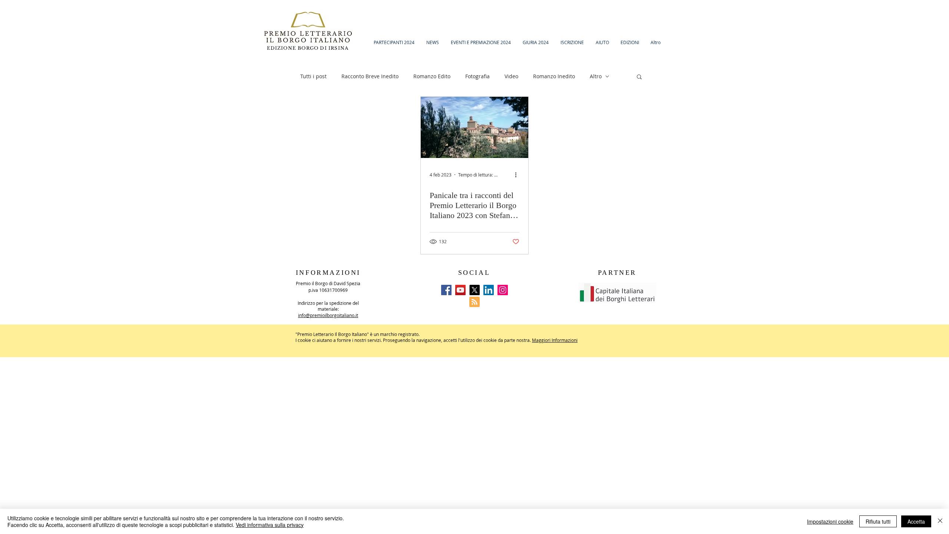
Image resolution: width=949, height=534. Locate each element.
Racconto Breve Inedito (370, 76)
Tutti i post (313, 76)
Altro (596, 76)
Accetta (916, 521)
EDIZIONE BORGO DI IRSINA (308, 48)
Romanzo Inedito (554, 76)
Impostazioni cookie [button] (830, 521)
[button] (639, 77)
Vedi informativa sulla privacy (270, 524)
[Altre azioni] (518, 174)
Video (511, 76)
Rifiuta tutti (878, 521)
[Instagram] (502, 290)
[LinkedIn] (488, 290)
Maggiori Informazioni (555, 340)
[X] (474, 290)
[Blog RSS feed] (474, 302)
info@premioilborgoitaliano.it (328, 315)
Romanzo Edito (431, 76)
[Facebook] (446, 290)
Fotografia (477, 76)
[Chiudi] (940, 521)
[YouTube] (460, 290)
